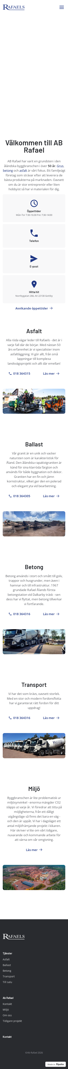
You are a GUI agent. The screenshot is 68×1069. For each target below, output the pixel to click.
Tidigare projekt (12, 1021)
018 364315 (21, 373)
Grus (60, 166)
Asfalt (6, 959)
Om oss (7, 1015)
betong (8, 170)
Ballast (7, 965)
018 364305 (21, 496)
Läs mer (50, 373)
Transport (9, 976)
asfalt (23, 170)
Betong (7, 970)
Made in (51, 1064)
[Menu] (61, 7)
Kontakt (7, 1004)
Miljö (6, 1009)
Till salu (7, 982)
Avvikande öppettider (31, 308)
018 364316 (21, 614)
